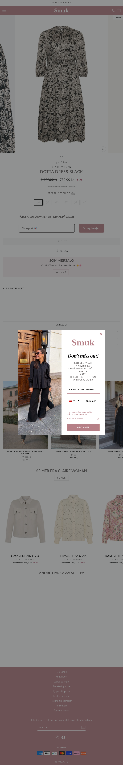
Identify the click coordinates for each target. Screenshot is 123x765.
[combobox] (74, 401)
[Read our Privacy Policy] (98, 419)
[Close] (101, 334)
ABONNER (83, 427)
